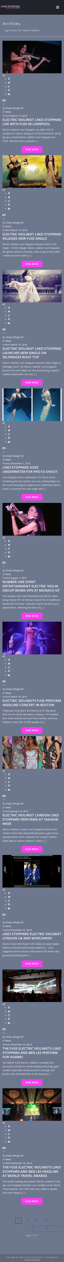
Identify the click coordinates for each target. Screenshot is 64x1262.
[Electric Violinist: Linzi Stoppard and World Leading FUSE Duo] (13, 7)
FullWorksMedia (32, 1260)
